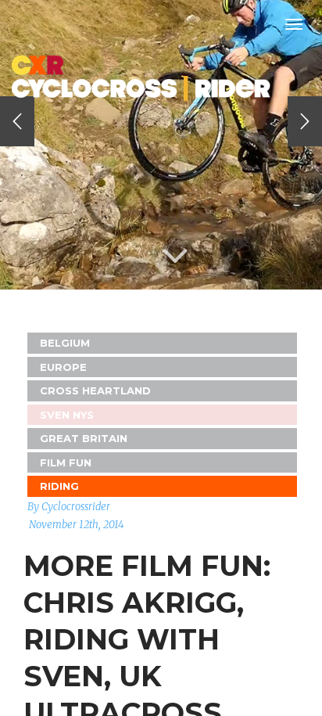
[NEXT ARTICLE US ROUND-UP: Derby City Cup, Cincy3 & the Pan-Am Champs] (305, 121)
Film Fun (65, 462)
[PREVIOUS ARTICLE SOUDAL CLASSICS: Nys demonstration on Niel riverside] (17, 121)
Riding (59, 486)
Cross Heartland (95, 390)
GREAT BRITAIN (83, 438)
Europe (63, 367)
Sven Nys (67, 414)
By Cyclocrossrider (68, 506)
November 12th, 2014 (76, 524)
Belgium (65, 342)
